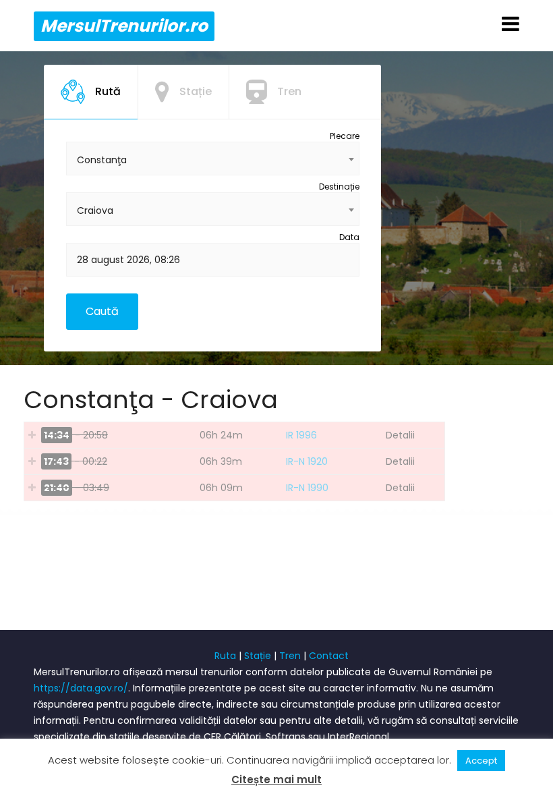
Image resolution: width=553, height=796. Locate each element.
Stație (257, 655)
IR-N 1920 (307, 461)
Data (349, 237)
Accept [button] (481, 760)
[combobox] (212, 158)
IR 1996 (301, 435)
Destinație (339, 186)
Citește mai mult (276, 779)
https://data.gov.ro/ (81, 688)
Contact (329, 655)
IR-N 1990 (307, 487)
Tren (290, 655)
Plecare (344, 136)
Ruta (225, 655)
